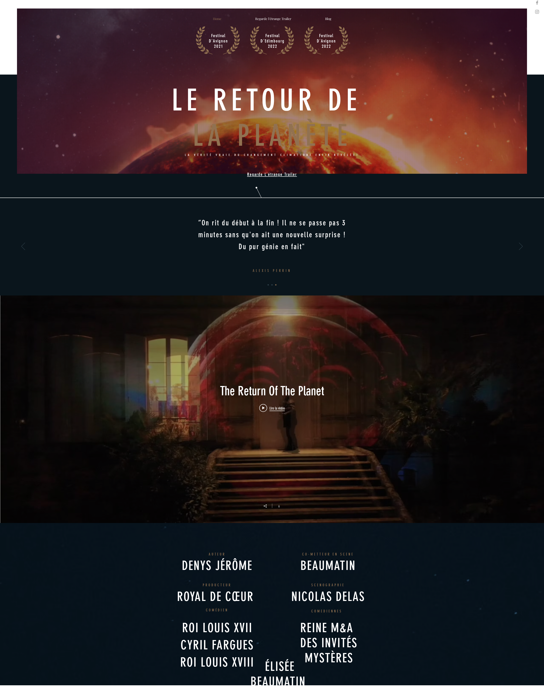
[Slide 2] (272, 285)
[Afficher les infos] (277, 506)
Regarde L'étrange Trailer (272, 174)
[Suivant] (521, 247)
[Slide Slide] (275, 285)
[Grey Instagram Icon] (537, 11)
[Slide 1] (268, 285)
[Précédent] (23, 247)
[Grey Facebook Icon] (537, 2)
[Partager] (267, 506)
